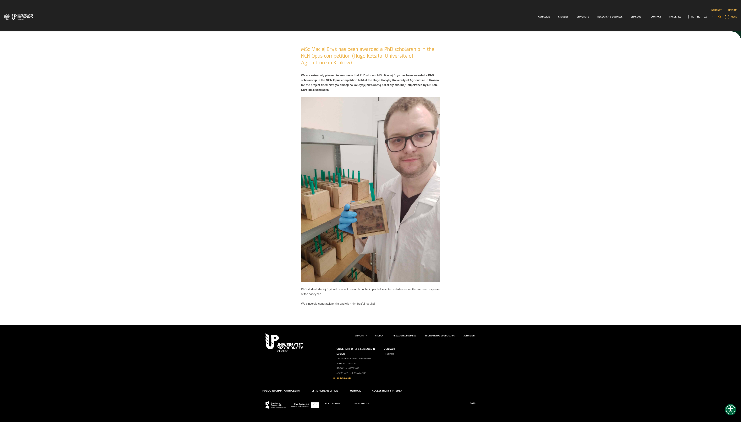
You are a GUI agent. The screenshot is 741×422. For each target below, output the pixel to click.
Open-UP (732, 10)
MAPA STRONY (361, 403)
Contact (656, 17)
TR (711, 17)
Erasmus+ (636, 17)
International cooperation (440, 336)
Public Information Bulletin (281, 390)
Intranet (716, 10)
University (583, 17)
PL (692, 17)
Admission (544, 17)
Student (563, 17)
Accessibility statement (388, 390)
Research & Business (610, 17)
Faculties (675, 17)
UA (705, 17)
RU (698, 17)
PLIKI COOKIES (332, 403)
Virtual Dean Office (325, 390)
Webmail (355, 390)
